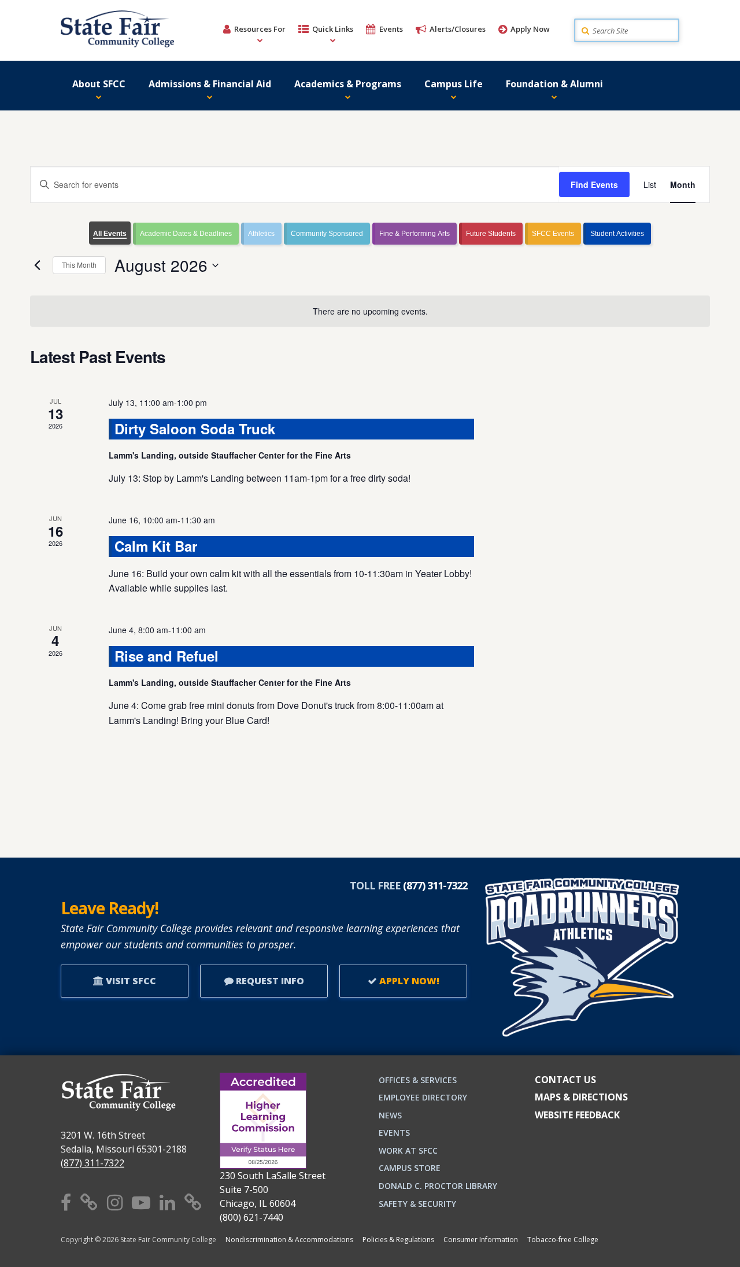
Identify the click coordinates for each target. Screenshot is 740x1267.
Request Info (269, 980)
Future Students (491, 234)
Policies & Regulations (398, 1239)
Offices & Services (418, 1079)
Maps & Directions (581, 1097)
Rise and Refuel (166, 656)
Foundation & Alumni (554, 83)
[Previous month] (37, 265)
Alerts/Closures (458, 29)
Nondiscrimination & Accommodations (289, 1239)
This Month (79, 264)
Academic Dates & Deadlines (186, 234)
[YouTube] (141, 1202)
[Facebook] (66, 1202)
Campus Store (410, 1167)
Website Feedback (577, 1115)
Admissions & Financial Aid (210, 83)
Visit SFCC (129, 980)
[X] (89, 1202)
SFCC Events (553, 234)
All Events (110, 234)
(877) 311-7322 (92, 1163)
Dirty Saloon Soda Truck (194, 428)
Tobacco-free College (562, 1239)
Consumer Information (480, 1239)
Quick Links (332, 29)
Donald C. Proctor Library (438, 1185)
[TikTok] (193, 1202)
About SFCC (98, 83)
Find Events (594, 184)
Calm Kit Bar (155, 546)
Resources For (260, 29)
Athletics (261, 234)
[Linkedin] (167, 1202)
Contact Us (565, 1079)
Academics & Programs (347, 83)
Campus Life (453, 83)
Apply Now (530, 29)
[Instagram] (115, 1202)
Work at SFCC (408, 1150)
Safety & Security (417, 1203)
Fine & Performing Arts (414, 234)
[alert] (370, 311)
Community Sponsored (327, 234)
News (390, 1115)
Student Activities (617, 234)
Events (391, 29)
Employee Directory (423, 1097)
